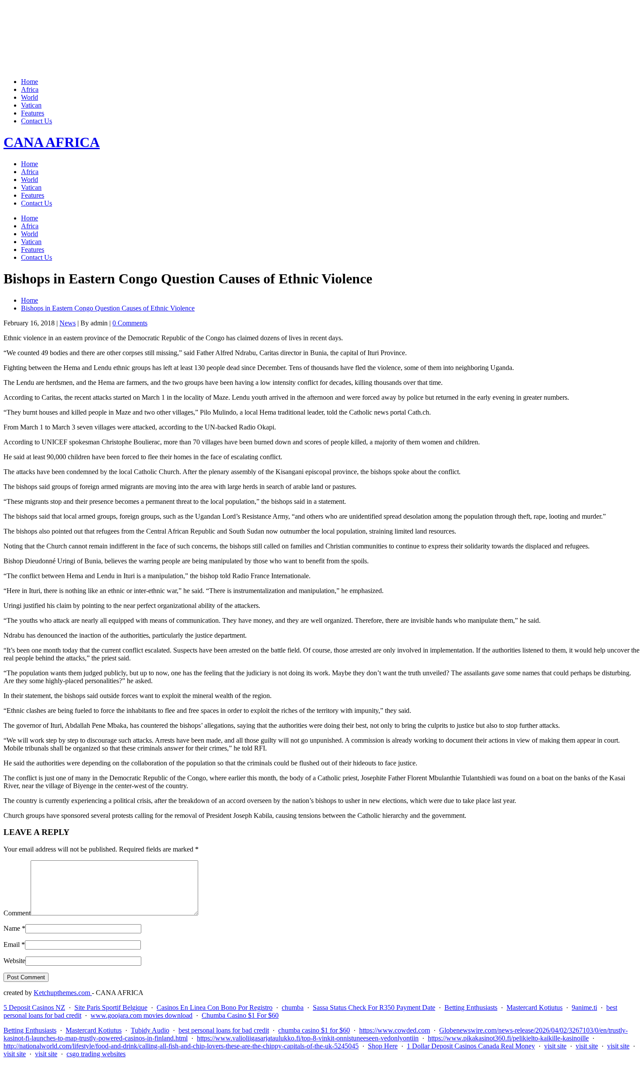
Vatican (31, 105)
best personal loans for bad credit (223, 1030)
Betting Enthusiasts (470, 1007)
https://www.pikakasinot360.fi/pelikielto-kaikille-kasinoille (508, 1038)
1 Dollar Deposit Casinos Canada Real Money (471, 1046)
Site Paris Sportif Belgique (110, 1007)
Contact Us (36, 121)
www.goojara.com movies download (141, 1015)
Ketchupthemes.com (63, 992)
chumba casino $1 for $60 (314, 1030)
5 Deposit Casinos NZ (34, 1007)
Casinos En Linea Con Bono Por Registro (215, 1007)
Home (29, 81)
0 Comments (129, 323)
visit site (555, 1046)
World (29, 97)
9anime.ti (584, 1007)
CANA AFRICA (51, 142)
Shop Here (383, 1046)
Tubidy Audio (150, 1030)
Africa (29, 89)
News (67, 323)
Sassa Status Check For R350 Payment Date (374, 1007)
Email (11, 944)
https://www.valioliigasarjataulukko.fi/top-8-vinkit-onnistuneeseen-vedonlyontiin (308, 1038)
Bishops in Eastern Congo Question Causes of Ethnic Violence (108, 308)
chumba (293, 1007)
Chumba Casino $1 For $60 (240, 1015)
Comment (17, 913)
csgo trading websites (96, 1054)
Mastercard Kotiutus (535, 1007)
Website (14, 960)
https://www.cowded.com (394, 1030)
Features (32, 113)
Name (11, 928)
